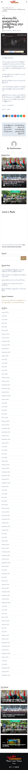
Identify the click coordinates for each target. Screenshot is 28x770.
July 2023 (4, 446)
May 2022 (4, 497)
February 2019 (5, 584)
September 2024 (6, 395)
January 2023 (5, 468)
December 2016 (6, 642)
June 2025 (4, 363)
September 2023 (6, 439)
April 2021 (4, 537)
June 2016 (4, 664)
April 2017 (4, 631)
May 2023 (4, 454)
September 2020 (6, 562)
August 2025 (5, 356)
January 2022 (5, 512)
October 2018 (5, 599)
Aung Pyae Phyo (6, 300)
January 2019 (5, 588)
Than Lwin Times (14, 761)
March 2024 (5, 417)
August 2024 (5, 399)
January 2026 (5, 337)
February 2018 (5, 620)
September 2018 (6, 602)
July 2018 (4, 606)
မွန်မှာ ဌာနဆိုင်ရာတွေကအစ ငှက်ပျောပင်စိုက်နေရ (13, 280)
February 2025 (5, 377)
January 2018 (5, 624)
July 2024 (4, 403)
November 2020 (6, 555)
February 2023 (5, 464)
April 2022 (4, 501)
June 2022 (4, 493)
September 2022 (6, 483)
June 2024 (4, 406)
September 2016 (6, 653)
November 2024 (6, 388)
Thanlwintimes (9, 30)
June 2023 (4, 450)
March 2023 (5, 461)
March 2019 (5, 581)
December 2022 (6, 472)
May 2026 (4, 323)
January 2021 (5, 548)
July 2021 (4, 533)
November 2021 (6, 519)
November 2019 (6, 573)
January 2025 (5, 381)
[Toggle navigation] (2, 2)
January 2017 (5, 639)
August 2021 (5, 530)
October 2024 (5, 392)
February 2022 (5, 508)
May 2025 (4, 366)
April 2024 (4, 414)
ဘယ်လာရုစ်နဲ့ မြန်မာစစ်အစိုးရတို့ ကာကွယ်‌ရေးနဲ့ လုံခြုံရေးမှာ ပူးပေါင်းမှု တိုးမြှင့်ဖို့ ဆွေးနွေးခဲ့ (14, 167)
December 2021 (6, 515)
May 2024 (4, 410)
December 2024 (6, 385)
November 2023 (6, 432)
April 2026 (4, 326)
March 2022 (5, 504)
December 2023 (6, 428)
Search (4, 253)
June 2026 (4, 319)
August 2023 (5, 443)
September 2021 (6, 526)
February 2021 (5, 544)
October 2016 (5, 650)
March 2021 (5, 541)
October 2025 (5, 348)
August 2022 (5, 486)
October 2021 (5, 522)
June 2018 (4, 610)
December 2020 (6, 552)
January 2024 (5, 424)
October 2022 (5, 479)
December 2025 (6, 341)
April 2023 (4, 457)
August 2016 (5, 657)
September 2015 (6, 675)
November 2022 (6, 475)
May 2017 (4, 628)
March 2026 (5, 330)
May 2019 (4, 577)
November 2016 (6, 646)
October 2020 (5, 559)
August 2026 (5, 312)
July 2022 (4, 490)
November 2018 (6, 595)
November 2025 (6, 345)
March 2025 (5, 374)
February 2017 (5, 635)
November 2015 (6, 668)
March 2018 (5, 617)
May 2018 (4, 613)
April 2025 (4, 370)
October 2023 (5, 435)
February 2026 (5, 334)
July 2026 (4, 316)
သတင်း (3, 15)
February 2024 (5, 421)
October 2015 (5, 671)
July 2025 (4, 359)
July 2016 (4, 660)
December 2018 (6, 591)
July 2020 (4, 570)
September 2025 (6, 352)
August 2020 (5, 566)
